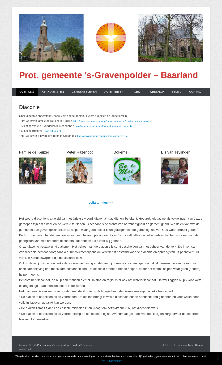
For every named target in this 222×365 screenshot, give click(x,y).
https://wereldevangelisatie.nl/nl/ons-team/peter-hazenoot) (103, 126)
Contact (196, 91)
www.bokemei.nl (53, 131)
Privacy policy (114, 360)
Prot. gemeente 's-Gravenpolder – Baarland (108, 75)
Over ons (26, 91)
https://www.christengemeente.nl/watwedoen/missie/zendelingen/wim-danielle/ (112, 121)
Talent (136, 91)
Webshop (157, 91)
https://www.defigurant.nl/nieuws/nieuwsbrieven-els (101, 136)
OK (103, 360)
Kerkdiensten (53, 91)
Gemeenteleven (84, 91)
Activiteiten (113, 91)
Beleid (177, 91)
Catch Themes (195, 345)
